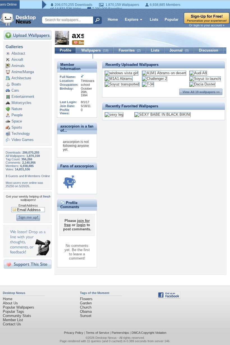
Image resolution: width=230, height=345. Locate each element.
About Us (10, 303)
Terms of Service (97, 332)
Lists (154, 19)
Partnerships (120, 332)
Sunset (85, 316)
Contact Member (74, 56)
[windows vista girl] (121, 73)
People (17, 115)
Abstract (18, 53)
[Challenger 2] (154, 79)
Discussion (208, 50)
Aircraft (17, 59)
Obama (86, 311)
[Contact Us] (29, 254)
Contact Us (12, 324)
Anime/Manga (23, 72)
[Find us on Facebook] (168, 297)
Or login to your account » (206, 25)
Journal (179, 50)
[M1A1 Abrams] (119, 79)
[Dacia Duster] (202, 84)
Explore (131, 19)
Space (17, 121)
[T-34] (148, 84)
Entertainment (23, 96)
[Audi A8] (198, 73)
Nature (17, 109)
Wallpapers (95, 50)
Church (85, 307)
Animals (18, 66)
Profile (65, 50)
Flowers (86, 299)
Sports (17, 127)
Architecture (21, 78)
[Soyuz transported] (122, 84)
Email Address (28, 205)
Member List (13, 320)
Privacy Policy (73, 332)
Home (113, 19)
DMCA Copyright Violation (149, 332)
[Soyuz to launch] (205, 79)
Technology (21, 133)
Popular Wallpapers (18, 307)
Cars (15, 90)
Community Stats (17, 316)
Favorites (130, 50)
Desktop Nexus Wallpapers (18, 19)
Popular (171, 19)
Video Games (23, 140)
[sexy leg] (114, 114)
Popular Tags (13, 311)
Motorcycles (21, 103)
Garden (86, 303)
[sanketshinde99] (69, 181)
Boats (16, 84)
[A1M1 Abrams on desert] (164, 73)
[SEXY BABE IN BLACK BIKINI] (162, 114)
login (81, 225)
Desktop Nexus (106, 337)
